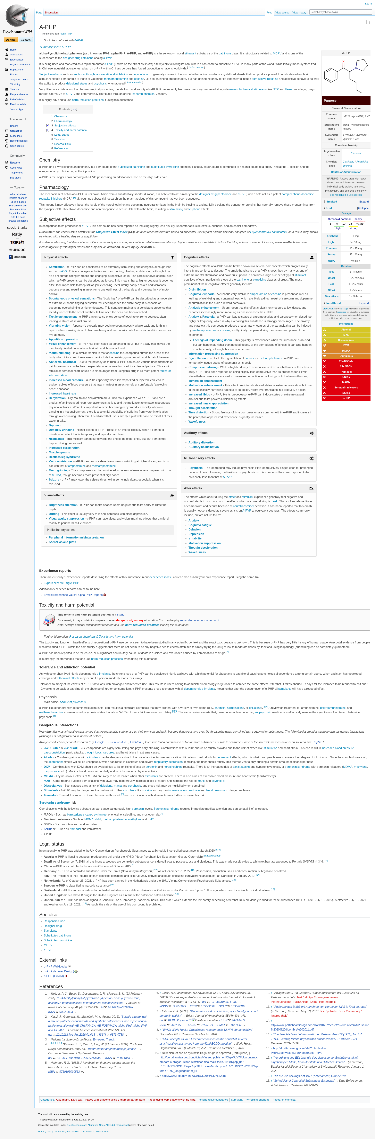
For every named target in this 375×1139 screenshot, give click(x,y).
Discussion (51, 12)
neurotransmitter (243, 506)
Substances (16, 54)
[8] (216, 849)
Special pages (18, 202)
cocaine (139, 78)
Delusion (194, 529)
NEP (276, 89)
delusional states (77, 83)
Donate (10, 39)
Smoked (331, 201)
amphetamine (77, 465)
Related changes (18, 198)
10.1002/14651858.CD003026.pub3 (78, 1057)
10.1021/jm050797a (120, 1007)
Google (99, 742)
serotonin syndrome (297, 766)
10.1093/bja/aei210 (179, 1020)
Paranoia (208, 316)
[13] (193, 870)
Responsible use (54, 921)
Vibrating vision (59, 325)
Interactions (346, 323)
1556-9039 (207, 1006)
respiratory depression (168, 761)
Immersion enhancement (205, 380)
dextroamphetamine (333, 707)
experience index (160, 577)
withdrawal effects (67, 678)
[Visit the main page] (17, 17)
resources (341, 312)
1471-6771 (238, 1020)
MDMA (346, 350)
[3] (264, 706)
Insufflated (333, 303)
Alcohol (346, 329)
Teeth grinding (59, 470)
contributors (279, 232)
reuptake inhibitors (50, 198)
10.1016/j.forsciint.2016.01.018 (75, 1034)
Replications (16, 69)
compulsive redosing (265, 78)
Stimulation (56, 266)
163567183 (238, 1006)
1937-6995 (179, 1006)
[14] (258, 875)
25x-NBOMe (346, 361)
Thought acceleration (202, 408)
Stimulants (346, 355)
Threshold (331, 236)
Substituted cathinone (57, 935)
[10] (326, 860)
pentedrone (224, 194)
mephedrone (52, 771)
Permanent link (18, 209)
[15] (234, 879)
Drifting (54, 513)
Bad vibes (15, 177)
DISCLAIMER (329, 309)
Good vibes (16, 167)
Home (13, 49)
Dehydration (57, 398)
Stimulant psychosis (73, 702)
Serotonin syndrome (54, 802)
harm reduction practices (88, 99)
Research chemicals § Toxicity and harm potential (101, 636)
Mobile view (102, 1131)
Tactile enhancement (63, 316)
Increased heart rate (62, 393)
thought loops (93, 752)
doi (102, 1007)
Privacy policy (45, 1131)
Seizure (54, 479)
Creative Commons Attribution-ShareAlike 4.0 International (98, 1125)
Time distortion (198, 412)
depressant (224, 757)
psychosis (100, 83)
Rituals (14, 74)
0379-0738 (117, 1034)
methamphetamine (116, 78)
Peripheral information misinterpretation (76, 537)
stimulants (260, 89)
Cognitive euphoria (201, 294)
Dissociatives (346, 340)
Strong (331, 254)
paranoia (219, 707)
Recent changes (19, 140)
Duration (346, 266)
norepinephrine (291, 194)
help (333, 1001)
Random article (18, 104)
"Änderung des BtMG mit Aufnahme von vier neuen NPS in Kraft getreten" (320, 1006)
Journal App (16, 109)
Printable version (18, 205)
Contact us (16, 131)
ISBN (51, 1071)
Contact (25, 39)
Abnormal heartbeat (62, 361)
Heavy (331, 260)
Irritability (195, 538)
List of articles (17, 99)
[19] (85, 903)
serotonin (151, 766)
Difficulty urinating (61, 429)
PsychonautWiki (260, 232)
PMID (221, 1024)
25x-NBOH (346, 366)
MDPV (277, 53)
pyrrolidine (259, 279)
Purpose (330, 100)
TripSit (317, 742)
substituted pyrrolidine (165, 166)
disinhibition (120, 74)
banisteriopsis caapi (79, 814)
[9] (219, 849)
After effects (331, 296)
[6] (122, 794)
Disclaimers (87, 1131)
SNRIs (346, 377)
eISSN (164, 1006)
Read (269, 12)
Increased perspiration (64, 447)
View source (282, 12)
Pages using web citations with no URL (172, 1099)
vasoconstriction (54, 752)
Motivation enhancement (205, 385)
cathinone (225, 53)
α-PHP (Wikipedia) (56, 966)
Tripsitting (15, 84)
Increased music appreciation (208, 403)
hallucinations (235, 707)
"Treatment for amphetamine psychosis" (112, 1048)
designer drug (71, 58)
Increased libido (199, 394)
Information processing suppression (213, 353)
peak (274, 501)
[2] (227, 652)
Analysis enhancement (203, 307)
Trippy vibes (16, 172)
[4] (266, 706)
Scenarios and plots (62, 542)
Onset (331, 277)
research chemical (241, 89)
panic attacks (241, 766)
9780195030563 (69, 1071)
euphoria (79, 74)
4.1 (56, 1043)
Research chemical (284, 1099)
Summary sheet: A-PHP (55, 47)
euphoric (194, 209)
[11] (133, 865)
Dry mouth (56, 425)
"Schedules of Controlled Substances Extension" (304, 1080)
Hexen (289, 89)
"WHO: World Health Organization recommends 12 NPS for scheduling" (207, 1029)
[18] (177, 894)
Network (15, 162)
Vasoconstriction (60, 461)
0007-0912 (177, 1024)
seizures (108, 752)
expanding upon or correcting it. (200, 620)
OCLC (223, 1006)
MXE (346, 334)
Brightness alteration (63, 504)
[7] (161, 813)
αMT (150, 819)
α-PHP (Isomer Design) (59, 971)
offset (232, 496)
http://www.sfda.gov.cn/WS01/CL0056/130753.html (194, 1075)
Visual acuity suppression (66, 518)
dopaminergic (192, 688)
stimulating (176, 209)
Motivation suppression (204, 543)
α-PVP (107, 58)
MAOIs (346, 382)
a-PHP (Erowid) (54, 976)
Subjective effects (50, 74)
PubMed (135, 742)
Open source (17, 146)
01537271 (207, 1024)
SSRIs (346, 392)
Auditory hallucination (203, 447)
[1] (74, 197)
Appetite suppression (63, 339)
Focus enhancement (62, 343)
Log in (368, 3)
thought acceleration (99, 74)
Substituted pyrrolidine (58, 940)
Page (39, 12)
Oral (329, 208)
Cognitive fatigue (200, 525)
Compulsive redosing (203, 367)
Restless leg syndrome (64, 456)
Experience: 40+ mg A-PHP (61, 583)
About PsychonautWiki (67, 1131)
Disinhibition (197, 289)
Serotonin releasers (346, 387)
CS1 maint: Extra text (69, 1099)
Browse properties (18, 220)
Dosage (346, 213)
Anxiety (193, 316)
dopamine (307, 194)
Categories (47, 1099)
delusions (255, 707)
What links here (18, 194)
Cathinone (348, 161)
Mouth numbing (60, 352)
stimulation (270, 748)
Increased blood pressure (66, 380)
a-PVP (70, 93)
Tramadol (346, 371)
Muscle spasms (59, 452)
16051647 (235, 1024)
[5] (176, 711)
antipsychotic (263, 712)
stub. (120, 614)
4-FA (98, 819)
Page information (18, 213)
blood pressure (215, 790)
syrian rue (100, 814)
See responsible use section (346, 194)
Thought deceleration (203, 547)
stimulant (190, 53)
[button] (364, 201)
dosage (344, 309)
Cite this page (18, 217)
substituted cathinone (131, 166)
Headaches (56, 438)
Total (331, 271)
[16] (112, 884)
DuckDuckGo (117, 742)
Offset (331, 290)
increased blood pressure (338, 748)
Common (331, 248)
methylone (360, 766)
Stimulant (356, 153)
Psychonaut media (20, 64)
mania (201, 780)
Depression (196, 534)
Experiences (16, 59)
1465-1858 (123, 1057)
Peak (331, 284)
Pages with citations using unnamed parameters (115, 1099)
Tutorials (14, 89)
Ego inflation (197, 358)
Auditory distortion (201, 442)
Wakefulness (197, 421)
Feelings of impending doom (212, 340)
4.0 (52, 1043)
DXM (346, 345)
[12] (155, 870)
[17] (273, 889)
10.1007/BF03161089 (223, 1001)
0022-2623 (66, 1011)
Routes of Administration (346, 172)
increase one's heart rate (184, 790)
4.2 (60, 1043)
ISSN (51, 1011)
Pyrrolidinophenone (258, 1099)
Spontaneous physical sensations (72, 298)
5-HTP (346, 398)
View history (299, 12)
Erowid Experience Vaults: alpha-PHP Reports (73, 594)
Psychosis (195, 467)
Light (331, 242)
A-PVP (78, 40)
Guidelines (16, 136)
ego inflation (141, 74)
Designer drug (53, 926)
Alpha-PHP (66, 33)
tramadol (75, 829)
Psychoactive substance (213, 1099)
